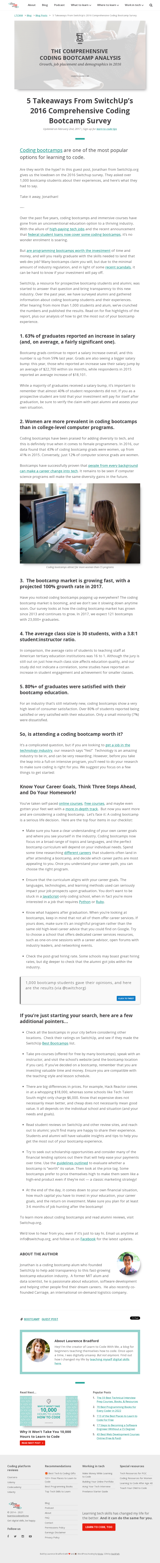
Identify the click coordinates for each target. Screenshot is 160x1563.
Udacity (11, 1491)
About (32, 5)
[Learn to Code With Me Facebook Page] (8, 1536)
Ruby (100, 901)
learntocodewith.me (18, 1515)
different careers (77, 852)
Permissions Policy (55, 1527)
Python (85, 901)
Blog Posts (41, 15)
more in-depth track (81, 808)
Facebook (88, 1238)
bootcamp (32, 1319)
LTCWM (18, 15)
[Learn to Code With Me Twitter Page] (15, 1536)
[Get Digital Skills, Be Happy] (15, 5)
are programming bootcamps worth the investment (68, 250)
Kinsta (100, 1554)
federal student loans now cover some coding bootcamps (74, 234)
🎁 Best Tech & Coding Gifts (60, 1473)
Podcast (59, 5)
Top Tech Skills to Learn (57, 1491)
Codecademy (14, 1487)
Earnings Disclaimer (55, 1532)
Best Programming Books (59, 1486)
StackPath (115, 1554)
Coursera (12, 1477)
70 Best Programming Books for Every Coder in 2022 (116, 1408)
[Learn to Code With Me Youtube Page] (30, 1536)
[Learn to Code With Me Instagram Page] (22, 1536)
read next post (31, 1442)
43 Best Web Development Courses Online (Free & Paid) (118, 1436)
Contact (49, 1522)
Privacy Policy (52, 1537)
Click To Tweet (126, 998)
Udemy (11, 1482)
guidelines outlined (72, 1162)
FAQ (47, 1517)
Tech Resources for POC (133, 1473)
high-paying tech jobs (67, 229)
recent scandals (118, 267)
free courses (94, 803)
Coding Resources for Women (136, 1478)
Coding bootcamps (41, 150)
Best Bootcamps (55, 1043)
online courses (70, 803)
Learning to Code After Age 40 (136, 1483)
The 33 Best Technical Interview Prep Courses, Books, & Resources (117, 1399)
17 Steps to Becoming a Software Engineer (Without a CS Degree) (117, 1427)
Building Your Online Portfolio (98, 1481)
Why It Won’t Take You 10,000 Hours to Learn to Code (45, 1434)
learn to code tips (107, 129)
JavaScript (51, 896)
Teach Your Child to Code (133, 1488)
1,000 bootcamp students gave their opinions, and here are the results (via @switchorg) (78, 985)
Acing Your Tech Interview (96, 1486)
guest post (50, 1319)
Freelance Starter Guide (95, 1491)
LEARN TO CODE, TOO (98, 1527)
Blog (45, 5)
